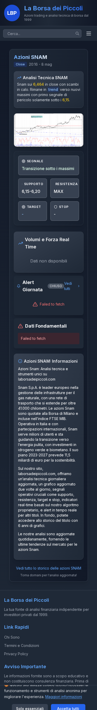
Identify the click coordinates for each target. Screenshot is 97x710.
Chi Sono (12, 637)
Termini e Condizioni (21, 645)
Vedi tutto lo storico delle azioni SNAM (48, 568)
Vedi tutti (68, 286)
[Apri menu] (89, 33)
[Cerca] (77, 33)
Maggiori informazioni (63, 696)
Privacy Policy (16, 654)
